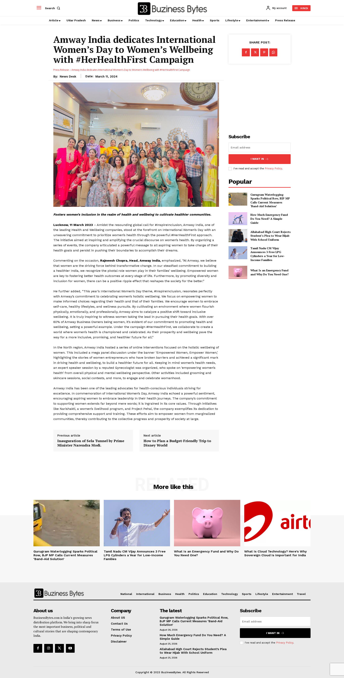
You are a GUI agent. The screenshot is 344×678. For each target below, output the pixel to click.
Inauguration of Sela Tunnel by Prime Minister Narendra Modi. (90, 443)
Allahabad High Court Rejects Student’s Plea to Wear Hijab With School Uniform (270, 235)
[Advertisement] (259, 97)
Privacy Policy (273, 168)
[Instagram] (48, 648)
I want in (257, 158)
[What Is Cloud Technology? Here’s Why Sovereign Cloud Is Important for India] (277, 523)
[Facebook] (246, 52)
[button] (53, 8)
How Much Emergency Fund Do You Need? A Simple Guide (269, 218)
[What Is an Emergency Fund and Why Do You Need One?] (238, 272)
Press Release (61, 70)
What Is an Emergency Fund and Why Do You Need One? (269, 272)
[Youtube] (70, 648)
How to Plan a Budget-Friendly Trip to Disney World (177, 443)
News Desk (68, 76)
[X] (255, 52)
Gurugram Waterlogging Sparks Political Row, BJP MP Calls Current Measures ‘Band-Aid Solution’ (270, 200)
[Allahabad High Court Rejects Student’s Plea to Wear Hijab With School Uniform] (238, 235)
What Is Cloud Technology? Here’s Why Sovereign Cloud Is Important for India (275, 553)
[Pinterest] (264, 52)
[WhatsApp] (273, 52)
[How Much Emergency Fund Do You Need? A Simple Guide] (238, 218)
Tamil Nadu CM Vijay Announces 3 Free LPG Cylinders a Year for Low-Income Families (267, 254)
